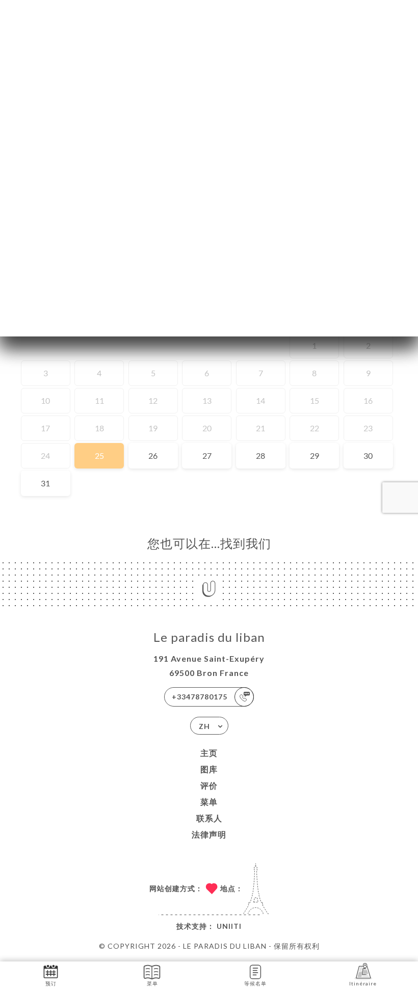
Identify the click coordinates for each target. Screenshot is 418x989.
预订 (51, 983)
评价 (209, 785)
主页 (209, 753)
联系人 (209, 818)
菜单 (209, 801)
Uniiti (229, 926)
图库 (209, 769)
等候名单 (255, 983)
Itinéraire (363, 983)
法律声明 (209, 834)
